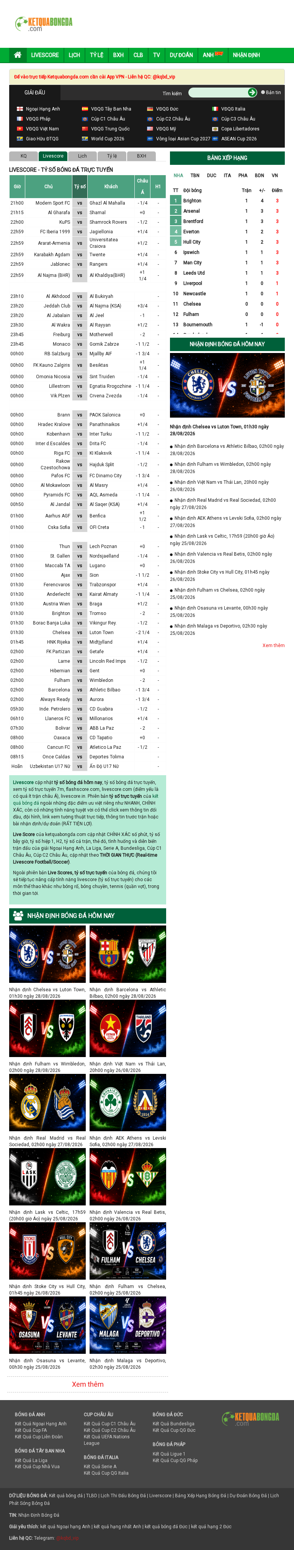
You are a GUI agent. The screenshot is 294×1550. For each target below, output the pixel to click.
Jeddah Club (57, 306)
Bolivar (63, 728)
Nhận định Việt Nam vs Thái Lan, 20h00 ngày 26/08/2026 (128, 1063)
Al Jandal (60, 504)
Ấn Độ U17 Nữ (104, 766)
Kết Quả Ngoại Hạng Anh (41, 1423)
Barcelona (59, 690)
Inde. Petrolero (54, 709)
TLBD (91, 1495)
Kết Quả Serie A (100, 1466)
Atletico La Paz (105, 747)
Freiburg (61, 334)
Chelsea (61, 632)
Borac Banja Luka (51, 623)
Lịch (74, 55)
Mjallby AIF (101, 353)
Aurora (97, 699)
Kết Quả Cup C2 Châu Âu (110, 1430)
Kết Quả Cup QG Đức (174, 1430)
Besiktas (99, 365)
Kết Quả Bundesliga (173, 1423)
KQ (24, 156)
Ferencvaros (57, 584)
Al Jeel (97, 315)
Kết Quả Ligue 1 (169, 1454)
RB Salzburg (57, 353)
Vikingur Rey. (103, 623)
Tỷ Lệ (96, 55)
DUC (211, 175)
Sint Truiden (102, 376)
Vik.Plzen (60, 395)
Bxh (118, 55)
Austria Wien (56, 604)
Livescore (45, 55)
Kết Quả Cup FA (31, 1430)
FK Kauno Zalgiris (51, 365)
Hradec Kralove (54, 424)
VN (275, 175)
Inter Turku (101, 434)
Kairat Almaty (104, 594)
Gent (95, 670)
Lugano (97, 565)
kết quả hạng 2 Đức (211, 1526)
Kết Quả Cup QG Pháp (175, 1460)
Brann (63, 415)
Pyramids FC (57, 495)
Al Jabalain (58, 315)
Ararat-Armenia (54, 243)
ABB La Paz (102, 728)
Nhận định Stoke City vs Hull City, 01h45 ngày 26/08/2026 (47, 1286)
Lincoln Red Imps (108, 661)
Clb (138, 55)
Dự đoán (181, 55)
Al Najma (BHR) (54, 275)
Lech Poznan (103, 546)
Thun (64, 546)
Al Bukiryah (101, 296)
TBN (195, 175)
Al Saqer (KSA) (105, 504)
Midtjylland (101, 642)
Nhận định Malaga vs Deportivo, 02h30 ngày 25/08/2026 (128, 1360)
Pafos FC (60, 475)
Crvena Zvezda (106, 395)
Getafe (97, 651)
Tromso (98, 613)
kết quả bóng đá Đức (166, 1526)
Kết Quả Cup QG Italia (106, 1473)
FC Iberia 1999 (55, 231)
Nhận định (246, 55)
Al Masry (99, 485)
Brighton (61, 613)
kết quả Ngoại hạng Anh (65, 1526)
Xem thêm (88, 1384)
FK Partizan (58, 651)
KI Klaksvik (101, 453)
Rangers (99, 264)
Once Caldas (56, 757)
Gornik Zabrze (104, 344)
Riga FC (62, 453)
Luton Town (102, 632)
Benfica (98, 516)
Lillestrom (59, 386)
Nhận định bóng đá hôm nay (227, 344)
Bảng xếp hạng (227, 158)
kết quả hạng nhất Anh (117, 1526)
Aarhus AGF (57, 516)
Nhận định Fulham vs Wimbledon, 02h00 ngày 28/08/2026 (47, 1063)
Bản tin (273, 92)
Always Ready (55, 699)
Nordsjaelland (104, 556)
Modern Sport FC (53, 203)
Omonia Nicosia (53, 376)
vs (79, 203)
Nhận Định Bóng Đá (38, 1515)
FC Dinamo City (106, 475)
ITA (227, 175)
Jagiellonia (101, 231)
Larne (64, 661)
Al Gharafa (59, 212)
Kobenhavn (58, 434)
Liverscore (160, 1495)
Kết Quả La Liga (31, 1460)
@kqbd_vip (67, 1538)
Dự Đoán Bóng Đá (248, 1495)
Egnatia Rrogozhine (110, 386)
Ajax (65, 575)
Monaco (61, 344)
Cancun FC (58, 747)
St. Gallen (60, 556)
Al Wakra (60, 325)
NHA (178, 175)
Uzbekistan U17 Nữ (50, 766)
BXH (141, 156)
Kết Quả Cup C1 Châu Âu (110, 1423)
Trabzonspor (103, 584)
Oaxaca (62, 737)
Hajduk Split (102, 464)
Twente (97, 254)
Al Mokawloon (55, 485)
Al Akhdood (58, 296)
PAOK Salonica (105, 415)
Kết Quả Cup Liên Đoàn (39, 1436)
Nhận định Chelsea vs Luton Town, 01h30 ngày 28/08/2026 (47, 989)
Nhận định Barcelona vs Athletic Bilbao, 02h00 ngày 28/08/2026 (128, 989)
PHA (242, 175)
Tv (156, 55)
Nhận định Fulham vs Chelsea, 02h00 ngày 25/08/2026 (128, 1286)
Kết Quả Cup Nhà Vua (37, 1466)
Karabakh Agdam (52, 254)
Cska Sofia (59, 527)
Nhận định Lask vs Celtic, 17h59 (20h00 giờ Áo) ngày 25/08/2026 (47, 1212)
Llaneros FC (57, 718)
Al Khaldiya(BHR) (107, 275)
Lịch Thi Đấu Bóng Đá (123, 1495)
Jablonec (60, 264)
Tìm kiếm (172, 93)
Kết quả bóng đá (66, 1495)
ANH (209, 55)
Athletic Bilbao (105, 690)
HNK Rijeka (58, 642)
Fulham (62, 680)
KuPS (64, 222)
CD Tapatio (101, 737)
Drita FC (98, 443)
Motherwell (101, 334)
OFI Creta (99, 527)
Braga (96, 604)
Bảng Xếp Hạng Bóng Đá (200, 1495)
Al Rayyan (100, 325)
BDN (259, 175)
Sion (94, 575)
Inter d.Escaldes (53, 443)
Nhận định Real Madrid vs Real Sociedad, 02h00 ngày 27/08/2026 (47, 1137)
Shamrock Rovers (108, 222)
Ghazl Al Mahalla (107, 203)
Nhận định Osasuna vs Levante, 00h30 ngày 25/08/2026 (47, 1360)
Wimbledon (101, 680)
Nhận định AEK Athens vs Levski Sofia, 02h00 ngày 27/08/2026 (128, 1137)
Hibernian (60, 670)
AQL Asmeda (104, 495)
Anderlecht (58, 594)
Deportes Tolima (107, 757)
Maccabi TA (57, 565)
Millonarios (101, 718)
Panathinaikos (105, 424)
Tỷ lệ (112, 156)
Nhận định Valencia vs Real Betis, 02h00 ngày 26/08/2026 (128, 1212)
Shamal (98, 212)
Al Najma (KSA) (105, 306)
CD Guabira (101, 709)
